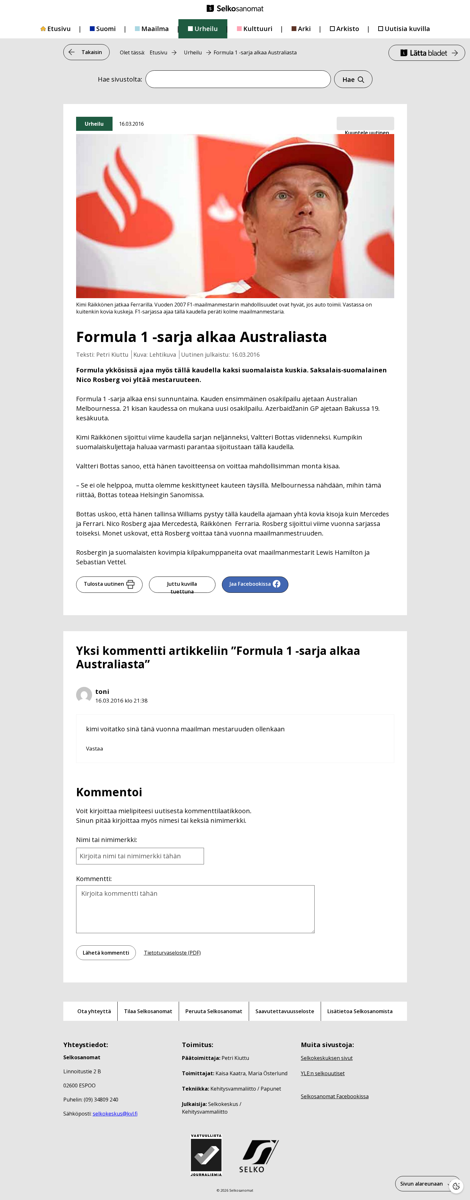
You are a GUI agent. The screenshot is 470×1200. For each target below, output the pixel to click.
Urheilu (206, 28)
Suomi (106, 28)
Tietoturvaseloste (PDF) (172, 952)
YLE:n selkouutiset (323, 1073)
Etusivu (59, 28)
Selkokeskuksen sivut (327, 1057)
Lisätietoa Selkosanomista (360, 1011)
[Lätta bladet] (426, 53)
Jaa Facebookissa (250, 583)
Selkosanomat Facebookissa (335, 1096)
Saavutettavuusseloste (284, 1011)
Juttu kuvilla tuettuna (182, 586)
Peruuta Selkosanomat (213, 1011)
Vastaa (94, 748)
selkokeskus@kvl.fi (115, 1113)
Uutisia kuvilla (407, 28)
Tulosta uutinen (104, 583)
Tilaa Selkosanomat (148, 1011)
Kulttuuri (257, 28)
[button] (365, 124)
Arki (304, 28)
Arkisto (347, 28)
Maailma (155, 28)
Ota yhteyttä (94, 1011)
